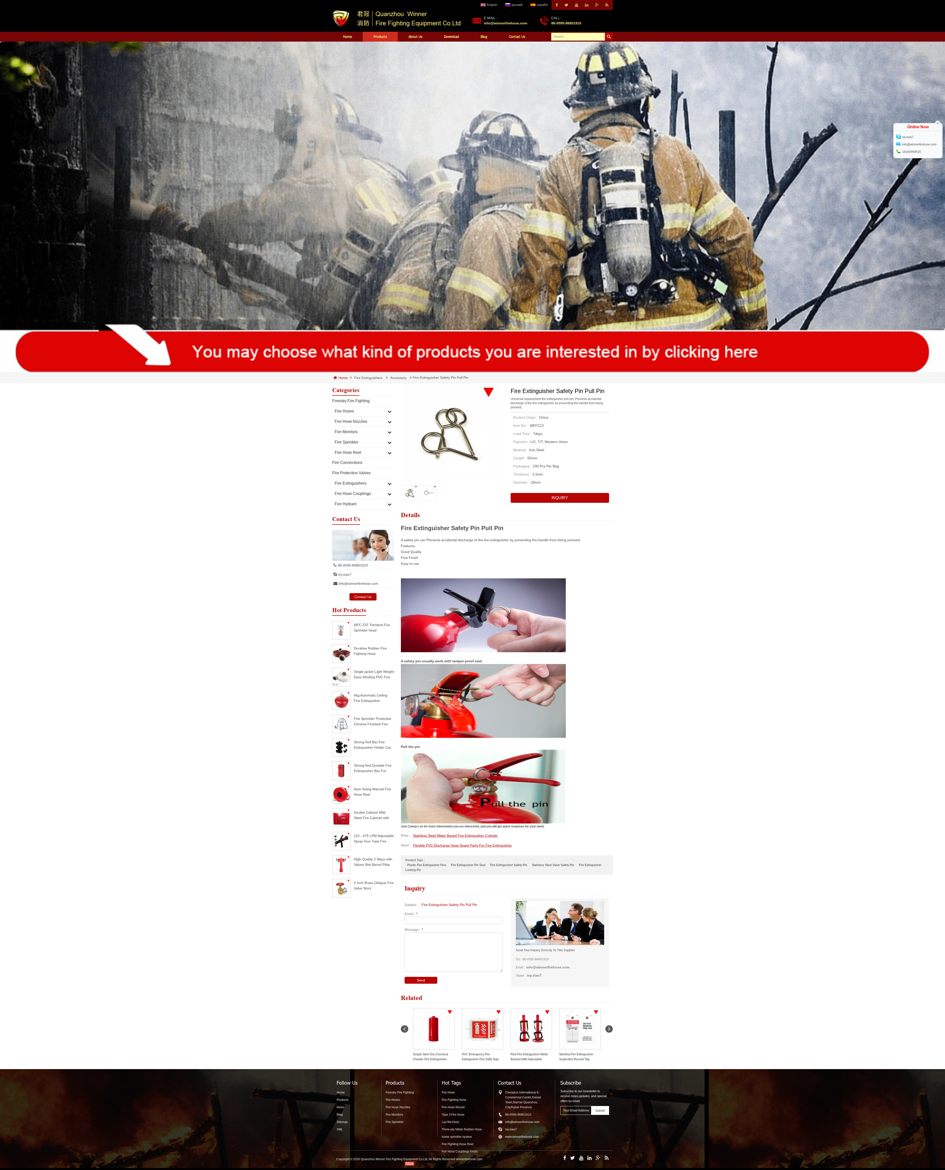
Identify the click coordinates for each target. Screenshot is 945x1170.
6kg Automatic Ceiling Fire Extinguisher (370, 697)
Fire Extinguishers (368, 378)
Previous (404, 1029)
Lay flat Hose (450, 1122)
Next (609, 1029)
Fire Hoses (344, 411)
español (542, 5)
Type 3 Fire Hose (453, 1114)
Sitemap (342, 1122)
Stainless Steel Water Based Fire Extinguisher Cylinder (455, 836)
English (492, 5)
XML (340, 1129)
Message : (414, 930)
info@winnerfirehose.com (505, 23)
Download (451, 36)
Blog (484, 36)
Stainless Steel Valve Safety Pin (553, 865)
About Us (415, 36)
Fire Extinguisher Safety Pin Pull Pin (449, 905)
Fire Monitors (346, 432)
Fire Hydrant (345, 504)
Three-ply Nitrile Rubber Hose (462, 1129)
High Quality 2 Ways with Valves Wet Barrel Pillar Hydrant (373, 861)
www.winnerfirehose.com (522, 1136)
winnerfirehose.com (469, 1159)
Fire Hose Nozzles (351, 421)
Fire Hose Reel (348, 452)
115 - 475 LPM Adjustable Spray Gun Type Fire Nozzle (374, 838)
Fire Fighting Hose (454, 1100)
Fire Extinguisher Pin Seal (468, 865)
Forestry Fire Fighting (351, 401)
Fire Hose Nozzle (453, 1107)
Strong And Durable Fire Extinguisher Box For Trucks (373, 768)
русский (517, 5)
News (340, 1107)
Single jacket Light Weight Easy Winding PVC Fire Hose (374, 674)
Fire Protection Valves (351, 473)
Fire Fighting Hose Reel (457, 1144)
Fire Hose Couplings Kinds (460, 1151)
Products (380, 36)
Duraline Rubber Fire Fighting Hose (370, 650)
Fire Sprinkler (346, 442)
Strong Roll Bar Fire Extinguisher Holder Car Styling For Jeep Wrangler (372, 744)
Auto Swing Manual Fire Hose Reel (372, 791)
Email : (411, 914)
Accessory (398, 378)
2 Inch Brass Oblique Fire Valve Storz (374, 885)
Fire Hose (448, 1092)
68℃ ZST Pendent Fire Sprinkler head (372, 627)
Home (347, 36)
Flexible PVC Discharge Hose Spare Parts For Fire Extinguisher (462, 845)
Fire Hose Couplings (353, 493)
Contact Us (517, 36)
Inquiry (559, 498)
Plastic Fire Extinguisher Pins (426, 865)
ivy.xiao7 (344, 574)
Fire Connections (347, 462)
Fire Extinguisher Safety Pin (508, 865)
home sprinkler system (457, 1136)
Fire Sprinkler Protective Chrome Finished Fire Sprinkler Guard (372, 721)
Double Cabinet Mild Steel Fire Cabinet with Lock (371, 815)
